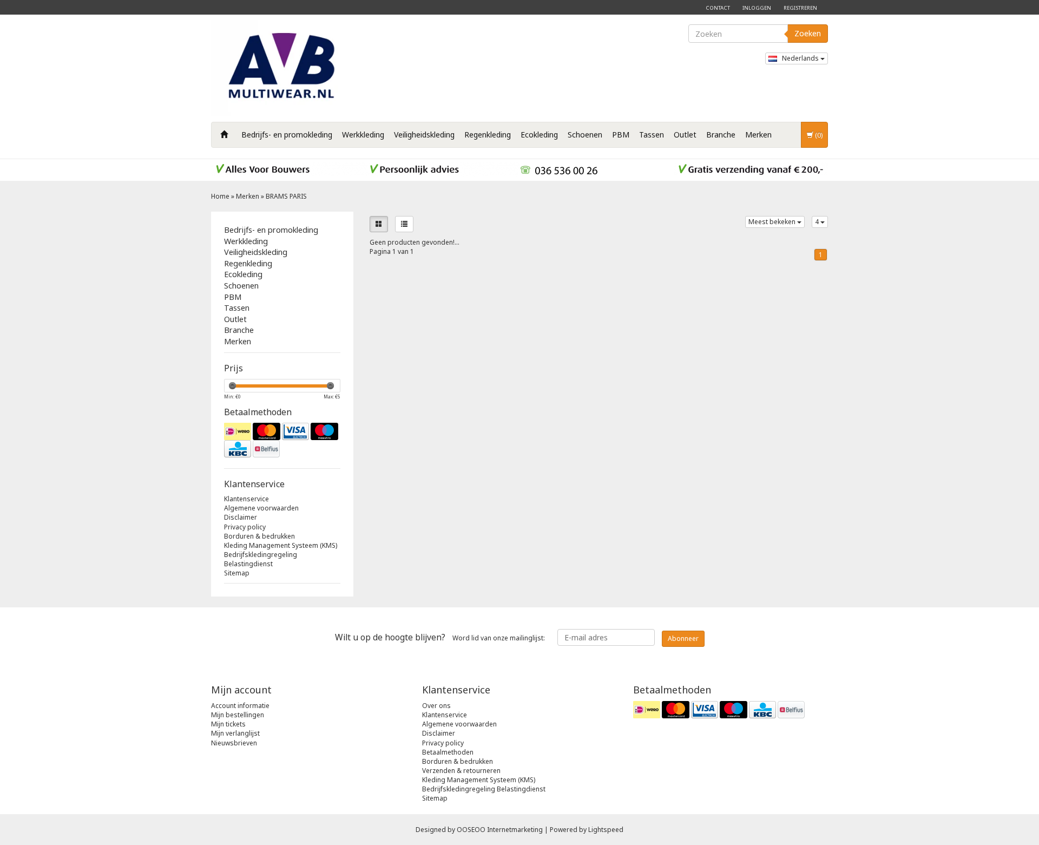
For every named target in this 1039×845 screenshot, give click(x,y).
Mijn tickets (228, 724)
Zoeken (807, 33)
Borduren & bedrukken (259, 536)
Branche (720, 134)
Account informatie (240, 705)
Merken (758, 134)
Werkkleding (363, 134)
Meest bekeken (772, 221)
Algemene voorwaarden (261, 508)
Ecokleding (539, 134)
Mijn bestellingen (237, 714)
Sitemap (236, 573)
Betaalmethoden (448, 752)
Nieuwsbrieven (234, 743)
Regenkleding (487, 134)
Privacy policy (245, 527)
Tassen (651, 134)
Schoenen (585, 134)
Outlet (685, 134)
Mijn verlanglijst (235, 733)
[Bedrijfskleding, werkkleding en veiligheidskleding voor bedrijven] (284, 68)
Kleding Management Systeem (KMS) (280, 545)
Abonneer (683, 638)
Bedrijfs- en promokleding (286, 134)
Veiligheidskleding (424, 134)
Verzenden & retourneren (461, 770)
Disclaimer (240, 517)
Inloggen (756, 7)
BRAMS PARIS (286, 196)
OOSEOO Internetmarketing (500, 829)
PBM (620, 134)
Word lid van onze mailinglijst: (440, 637)
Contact (718, 7)
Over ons (436, 705)
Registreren (800, 7)
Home (220, 196)
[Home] (224, 134)
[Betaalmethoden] (282, 440)
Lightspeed (605, 829)
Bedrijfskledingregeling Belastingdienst (260, 559)
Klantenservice (246, 498)
